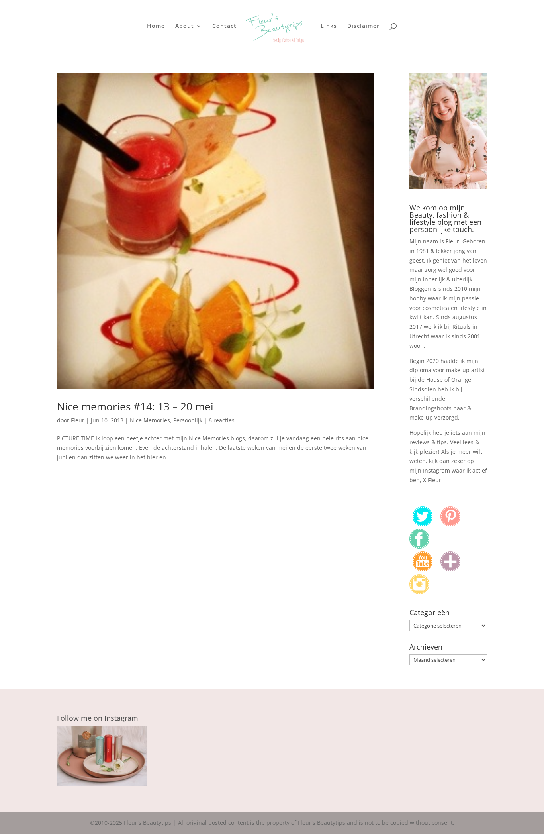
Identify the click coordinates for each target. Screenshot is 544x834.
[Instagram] (419, 592)
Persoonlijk (187, 420)
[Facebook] (419, 546)
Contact (224, 26)
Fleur (77, 420)
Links (329, 26)
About (184, 26)
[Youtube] (422, 569)
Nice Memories (150, 420)
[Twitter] (422, 524)
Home (156, 26)
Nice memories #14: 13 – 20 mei (135, 406)
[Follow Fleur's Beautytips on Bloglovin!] (450, 569)
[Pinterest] (450, 524)
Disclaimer (363, 26)
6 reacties (222, 420)
